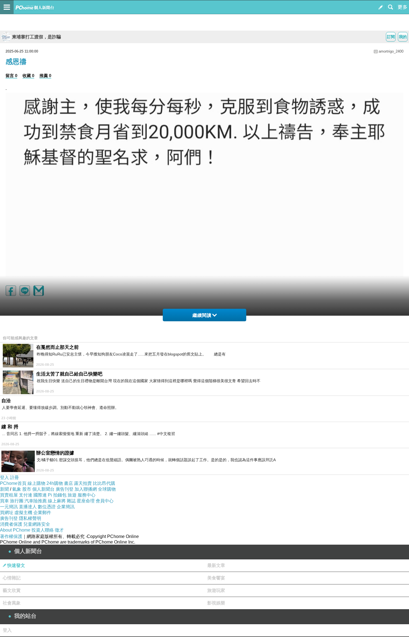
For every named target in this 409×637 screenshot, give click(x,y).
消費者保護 (11, 524)
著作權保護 (11, 536)
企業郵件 (42, 512)
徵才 (59, 530)
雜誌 (71, 500)
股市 (26, 489)
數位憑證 (47, 506)
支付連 (25, 495)
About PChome (15, 530)
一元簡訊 (9, 506)
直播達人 (28, 506)
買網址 (6, 512)
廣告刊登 (64, 489)
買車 (4, 500)
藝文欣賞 (12, 590)
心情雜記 (12, 578)
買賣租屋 (9, 495)
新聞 (4, 489)
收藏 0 (28, 75)
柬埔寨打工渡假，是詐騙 (36, 36)
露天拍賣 (83, 483)
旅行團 (16, 500)
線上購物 (36, 483)
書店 (68, 483)
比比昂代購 (104, 483)
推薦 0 (45, 75)
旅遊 (72, 495)
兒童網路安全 (36, 524)
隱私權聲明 (30, 518)
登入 (4, 477)
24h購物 (54, 483)
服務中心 (86, 495)
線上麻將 (57, 500)
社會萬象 (12, 603)
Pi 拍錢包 (57, 495)
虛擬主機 (23, 512)
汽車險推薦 (35, 500)
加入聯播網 (86, 489)
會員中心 (105, 500)
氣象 (16, 489)
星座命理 (86, 500)
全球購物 (107, 489)
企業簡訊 (66, 506)
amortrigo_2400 (391, 51)
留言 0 (11, 75)
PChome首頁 (13, 483)
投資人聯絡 (42, 530)
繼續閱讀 (202, 315)
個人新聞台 (43, 489)
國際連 (40, 495)
